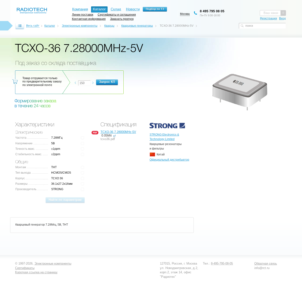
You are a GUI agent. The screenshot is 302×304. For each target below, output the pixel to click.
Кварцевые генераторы (137, 25)
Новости (133, 9)
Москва (185, 14)
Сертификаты (24, 268)
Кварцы (109, 25)
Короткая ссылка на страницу (36, 272)
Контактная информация (89, 18)
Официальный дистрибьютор (169, 159)
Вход (282, 18)
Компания (80, 9)
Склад (116, 9)
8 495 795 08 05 (212, 11)
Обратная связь (265, 263)
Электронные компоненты (79, 25)
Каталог (49, 25)
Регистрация (268, 18)
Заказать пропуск (122, 18)
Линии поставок (82, 14)
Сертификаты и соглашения (117, 14)
